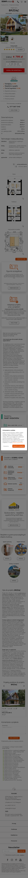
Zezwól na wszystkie (18, 446)
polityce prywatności (18, 442)
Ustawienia (6, 446)
